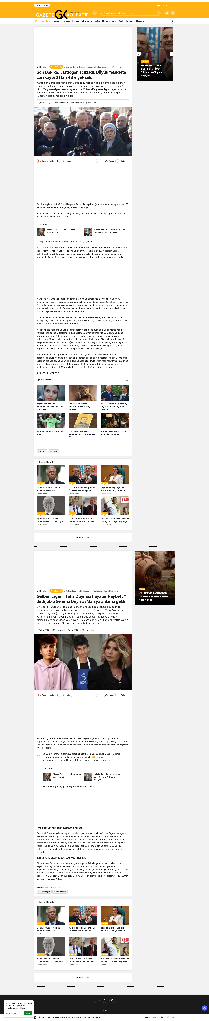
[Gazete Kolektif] (62, 15)
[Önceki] (139, 54)
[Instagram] (112, 1000)
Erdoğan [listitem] (53, 451)
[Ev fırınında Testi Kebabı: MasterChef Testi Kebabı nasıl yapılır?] (155, 578)
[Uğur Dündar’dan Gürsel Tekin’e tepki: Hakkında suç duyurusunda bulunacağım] (83, 511)
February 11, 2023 (85, 786)
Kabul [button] (28, 1013)
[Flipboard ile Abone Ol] (66, 161)
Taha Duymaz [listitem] (60, 892)
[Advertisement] (83, 46)
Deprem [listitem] (41, 451)
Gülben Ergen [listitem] (44, 892)
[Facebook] (97, 1000)
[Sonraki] (171, 54)
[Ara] (159, 13)
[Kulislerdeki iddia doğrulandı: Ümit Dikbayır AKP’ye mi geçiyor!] (106, 232)
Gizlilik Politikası (11, 1013)
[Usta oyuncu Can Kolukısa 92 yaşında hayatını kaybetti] (141, 54)
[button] (172, 12)
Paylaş (173, 1017)
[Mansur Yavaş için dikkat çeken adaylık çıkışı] (59, 232)
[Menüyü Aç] (94, 12)
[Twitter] (104, 1000)
